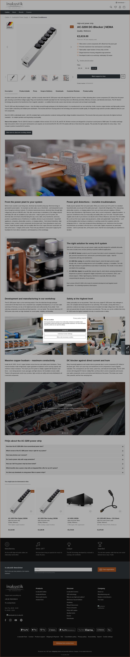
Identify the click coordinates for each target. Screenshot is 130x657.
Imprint (84, 318)
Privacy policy (77, 318)
